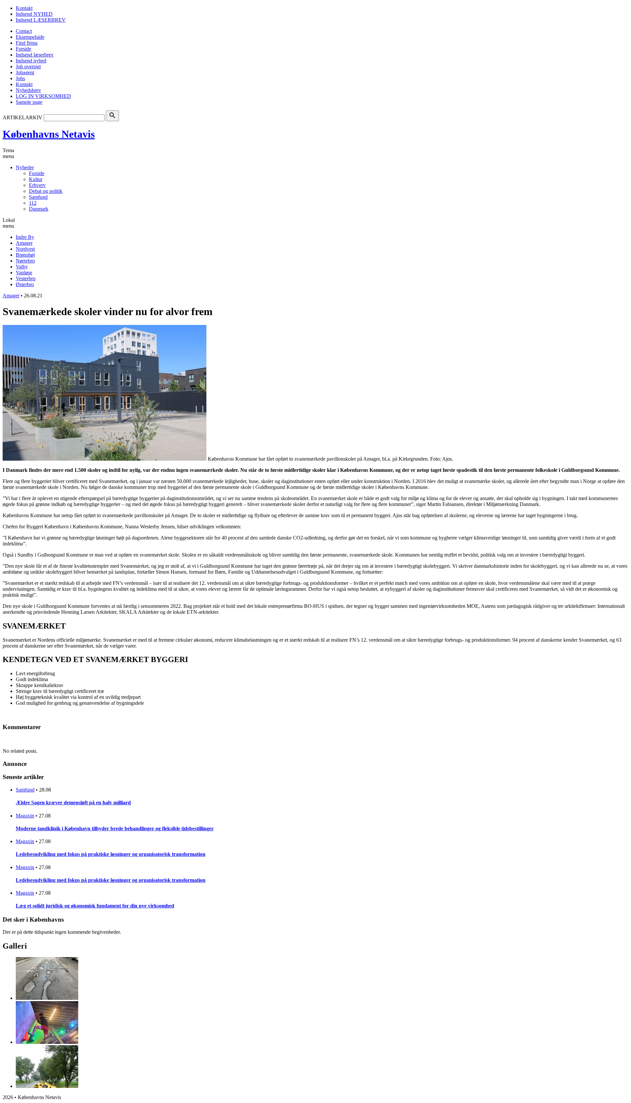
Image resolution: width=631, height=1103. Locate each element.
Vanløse (24, 272)
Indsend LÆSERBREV (41, 20)
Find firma (26, 43)
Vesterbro (25, 278)
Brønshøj (25, 255)
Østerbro (25, 284)
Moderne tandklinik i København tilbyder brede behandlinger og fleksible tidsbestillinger (115, 828)
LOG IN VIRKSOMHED (43, 96)
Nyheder (25, 167)
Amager (24, 243)
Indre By (25, 237)
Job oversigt (28, 66)
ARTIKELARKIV (22, 117)
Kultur (35, 179)
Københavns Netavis (49, 134)
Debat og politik (45, 191)
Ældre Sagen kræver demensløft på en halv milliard (73, 802)
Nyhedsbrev (28, 90)
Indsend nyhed (31, 60)
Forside (23, 49)
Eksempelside (30, 37)
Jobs (20, 78)
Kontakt (24, 8)
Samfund (38, 197)
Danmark (38, 209)
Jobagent (25, 72)
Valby (22, 266)
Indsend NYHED (34, 14)
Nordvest (25, 249)
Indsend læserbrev (35, 54)
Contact (24, 31)
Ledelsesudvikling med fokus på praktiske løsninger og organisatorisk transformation (110, 854)
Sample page (29, 102)
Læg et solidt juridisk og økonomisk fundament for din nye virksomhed (95, 905)
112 (32, 203)
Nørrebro (25, 261)
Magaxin (25, 815)
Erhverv (37, 185)
